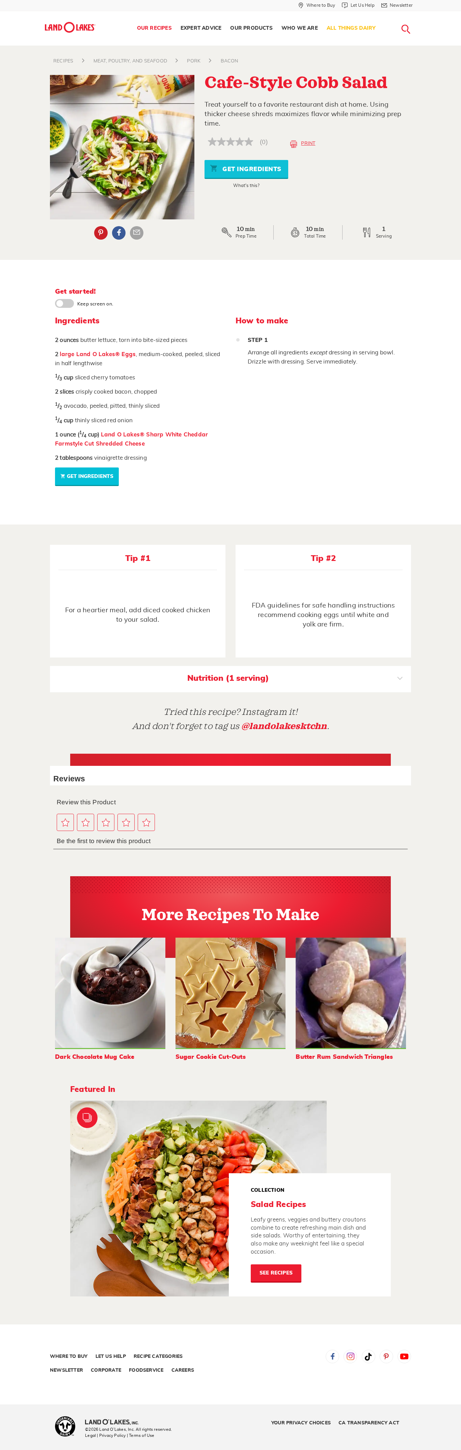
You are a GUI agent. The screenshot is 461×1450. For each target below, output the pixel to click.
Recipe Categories (158, 1356)
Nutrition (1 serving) (228, 678)
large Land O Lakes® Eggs (98, 354)
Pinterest (101, 233)
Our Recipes (154, 28)
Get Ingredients (251, 169)
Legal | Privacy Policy (105, 1435)
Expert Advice (201, 28)
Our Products (251, 28)
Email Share (136, 233)
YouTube (404, 1356)
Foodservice (146, 1370)
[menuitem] (154, 28)
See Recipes (276, 1273)
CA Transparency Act (368, 1423)
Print (308, 143)
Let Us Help (111, 1356)
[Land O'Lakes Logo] (70, 27)
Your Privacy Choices (301, 1423)
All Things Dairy (351, 28)
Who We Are (299, 28)
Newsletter (66, 1370)
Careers (182, 1370)
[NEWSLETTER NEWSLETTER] (417, 14)
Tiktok (368, 1356)
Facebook (119, 233)
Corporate (106, 1370)
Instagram (350, 1356)
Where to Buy (68, 1356)
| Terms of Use (141, 1435)
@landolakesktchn (284, 726)
